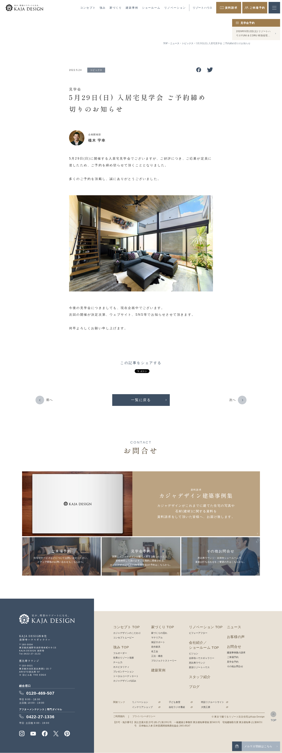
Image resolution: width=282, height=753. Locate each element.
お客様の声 (236, 637)
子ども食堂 (174, 702)
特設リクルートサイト (212, 702)
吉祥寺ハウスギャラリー (201, 658)
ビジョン (193, 653)
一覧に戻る (141, 400)
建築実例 (158, 670)
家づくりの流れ (159, 633)
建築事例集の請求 (236, 652)
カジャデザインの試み (124, 680)
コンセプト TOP (126, 627)
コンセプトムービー (123, 637)
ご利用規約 (119, 716)
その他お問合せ (235, 666)
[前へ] (39, 400)
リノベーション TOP (206, 627)
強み (103, 7)
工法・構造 (157, 656)
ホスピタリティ (121, 667)
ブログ (194, 687)
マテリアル (157, 637)
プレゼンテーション (123, 671)
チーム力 (117, 662)
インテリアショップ (142, 707)
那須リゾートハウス (199, 667)
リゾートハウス (202, 7)
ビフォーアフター (198, 633)
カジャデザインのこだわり (127, 633)
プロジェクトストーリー (163, 660)
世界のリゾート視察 (123, 657)
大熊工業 (205, 707)
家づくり (116, 7)
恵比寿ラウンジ (197, 662)
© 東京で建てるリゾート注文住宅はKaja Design (238, 716)
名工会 (154, 651)
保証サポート (158, 642)
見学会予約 (232, 661)
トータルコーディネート (126, 676)
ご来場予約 (232, 657)
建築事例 (132, 7)
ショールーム (151, 7)
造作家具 (155, 646)
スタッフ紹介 (199, 677)
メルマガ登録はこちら (258, 746)
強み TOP (121, 647)
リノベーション (175, 7)
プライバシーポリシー (143, 716)
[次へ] (242, 400)
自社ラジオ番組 (177, 707)
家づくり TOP (162, 627)
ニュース (234, 627)
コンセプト (88, 7)
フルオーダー (120, 653)
